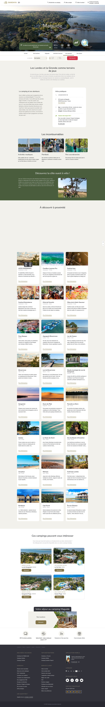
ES (73, 671)
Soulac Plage (58, 594)
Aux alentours (68, 53)
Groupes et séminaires (22, 682)
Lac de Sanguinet (27, 567)
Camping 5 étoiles (21, 660)
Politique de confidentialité (47, 684)
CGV (42, 680)
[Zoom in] (103, 242)
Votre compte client (45, 671)
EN (71, 671)
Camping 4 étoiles (21, 658)
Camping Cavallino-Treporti (47, 660)
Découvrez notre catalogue (23, 671)
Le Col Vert (58, 567)
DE (79, 671)
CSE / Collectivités (21, 673)
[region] (52, 228)
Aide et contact (44, 668)
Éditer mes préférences (46, 691)
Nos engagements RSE (22, 680)
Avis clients (79, 53)
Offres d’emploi (20, 688)
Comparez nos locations (22, 675)
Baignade (47, 53)
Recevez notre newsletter (22, 668)
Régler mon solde (45, 677)
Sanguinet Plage (26, 594)
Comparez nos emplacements (23, 677)
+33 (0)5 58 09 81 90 (63, 95)
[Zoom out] (103, 244)
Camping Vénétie (45, 658)
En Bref (25, 53)
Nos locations (36, 53)
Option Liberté (44, 688)
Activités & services (57, 53)
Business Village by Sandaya (23, 684)
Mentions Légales (45, 682)
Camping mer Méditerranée (23, 656)
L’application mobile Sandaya (47, 675)
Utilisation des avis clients (47, 686)
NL (68, 671)
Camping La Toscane (45, 656)
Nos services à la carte (22, 686)
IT (81, 671)
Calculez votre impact (46, 673)
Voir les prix (72, 58)
